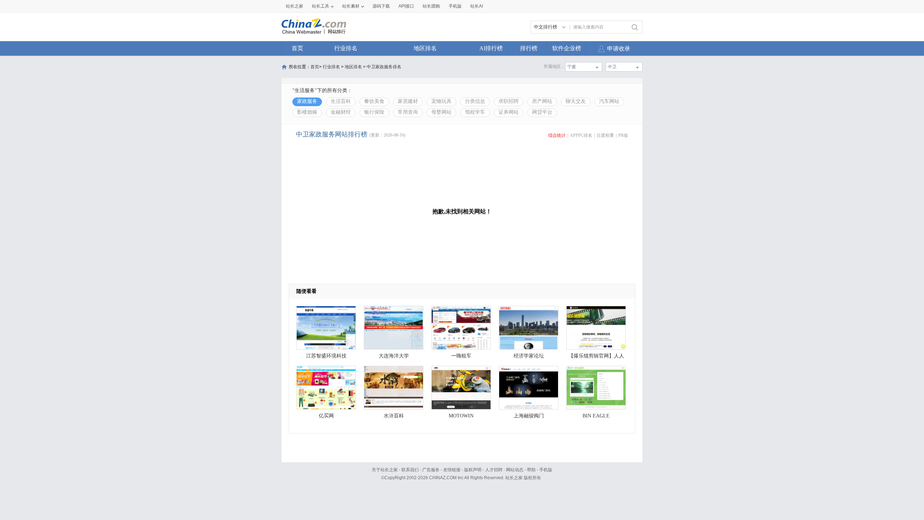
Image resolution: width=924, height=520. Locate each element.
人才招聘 (493, 469)
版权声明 (472, 469)
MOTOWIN (461, 416)
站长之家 (294, 6)
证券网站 (508, 112)
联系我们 (410, 469)
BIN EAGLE (596, 416)
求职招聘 (508, 101)
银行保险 (374, 112)
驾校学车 (475, 112)
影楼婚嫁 (307, 112)
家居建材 (408, 101)
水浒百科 (394, 416)
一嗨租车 (461, 356)
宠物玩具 (441, 101)
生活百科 (341, 101)
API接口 (406, 6)
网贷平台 (542, 112)
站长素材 (350, 6)
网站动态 (514, 469)
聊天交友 (576, 101)
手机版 (545, 469)
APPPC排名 (581, 135)
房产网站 (542, 101)
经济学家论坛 (529, 356)
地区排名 (425, 48)
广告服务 (431, 469)
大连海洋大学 (394, 356)
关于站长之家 (385, 469)
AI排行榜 (491, 48)
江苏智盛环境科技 (326, 356)
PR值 (623, 135)
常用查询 (408, 112)
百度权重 (605, 135)
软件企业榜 (566, 48)
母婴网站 (441, 112)
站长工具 (320, 6)
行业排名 (345, 48)
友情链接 (452, 469)
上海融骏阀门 (529, 416)
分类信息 (475, 101)
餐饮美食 (374, 101)
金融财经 (341, 112)
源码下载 (381, 6)
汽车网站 (609, 101)
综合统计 (557, 135)
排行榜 (528, 48)
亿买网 (326, 416)
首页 (297, 48)
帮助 (531, 469)
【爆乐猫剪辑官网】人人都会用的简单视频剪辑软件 (596, 357)
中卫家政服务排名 (384, 66)
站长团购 (431, 6)
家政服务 (307, 101)
